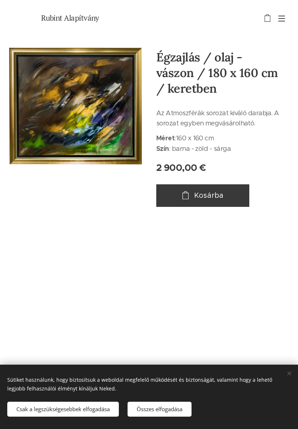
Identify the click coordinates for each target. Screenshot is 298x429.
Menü (281, 18)
